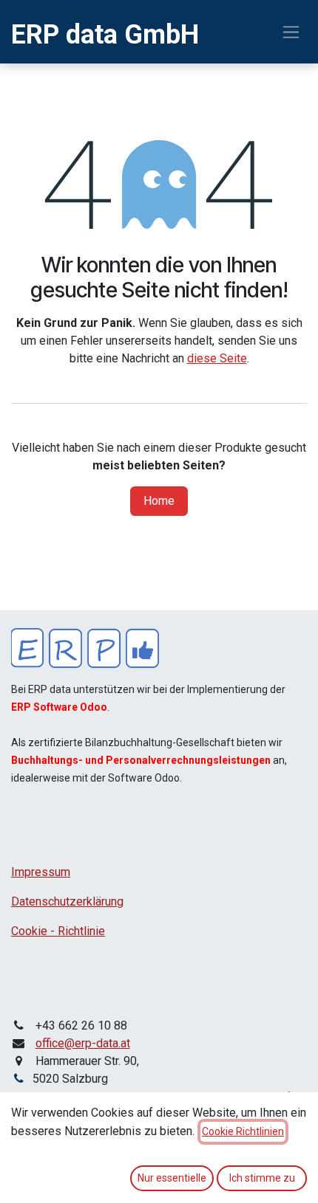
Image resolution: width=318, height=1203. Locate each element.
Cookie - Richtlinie (58, 931)
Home (159, 501)
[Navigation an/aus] (291, 32)
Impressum (40, 872)
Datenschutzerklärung (67, 902)
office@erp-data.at (82, 1043)
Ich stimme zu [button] (262, 1178)
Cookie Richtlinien (243, 1131)
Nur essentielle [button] (172, 1178)
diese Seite (217, 358)
